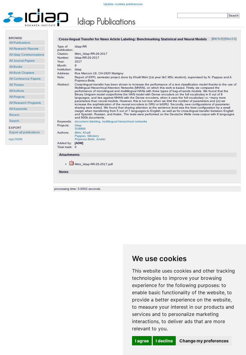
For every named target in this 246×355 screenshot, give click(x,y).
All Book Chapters (21, 72)
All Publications (19, 42)
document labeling (87, 121)
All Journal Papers (21, 60)
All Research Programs (25, 102)
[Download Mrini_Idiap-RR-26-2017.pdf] (71, 164)
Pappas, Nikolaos (87, 135)
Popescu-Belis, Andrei (90, 139)
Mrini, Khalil (82, 132)
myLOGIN (15, 139)
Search (14, 120)
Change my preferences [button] (204, 340)
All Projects (17, 96)
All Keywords (18, 108)
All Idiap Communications (26, 54)
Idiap (78, 125)
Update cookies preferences (123, 4)
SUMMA (80, 128)
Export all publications (24, 132)
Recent (14, 114)
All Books (15, 66)
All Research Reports (23, 48)
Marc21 (230, 38)
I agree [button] (142, 340)
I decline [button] (164, 340)
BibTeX (218, 38)
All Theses (16, 84)
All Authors (16, 90)
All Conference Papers (24, 78)
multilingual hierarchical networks (124, 121)
